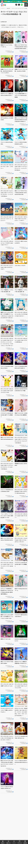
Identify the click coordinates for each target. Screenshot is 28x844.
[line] (22, 5)
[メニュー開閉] (26, 5)
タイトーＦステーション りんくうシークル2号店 (19, 8)
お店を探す (8, 8)
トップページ (3, 8)
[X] (16, 5)
